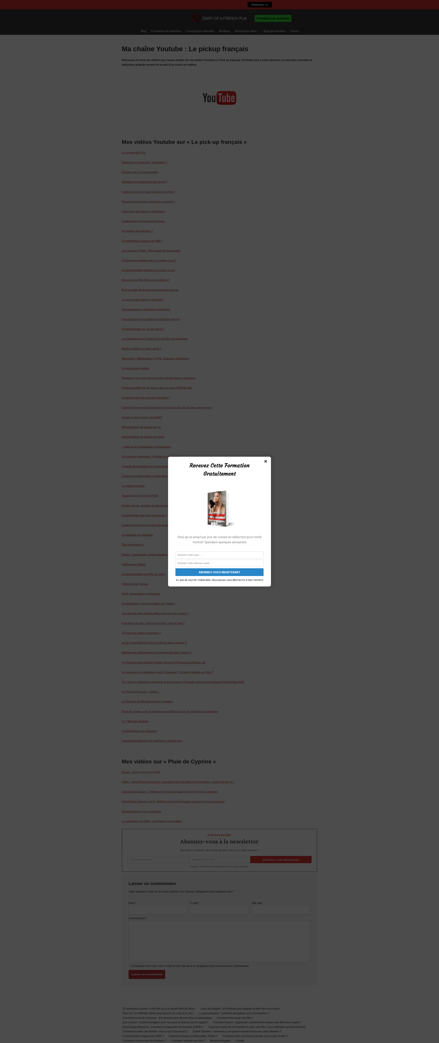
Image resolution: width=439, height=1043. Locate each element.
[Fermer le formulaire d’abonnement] (266, 462)
